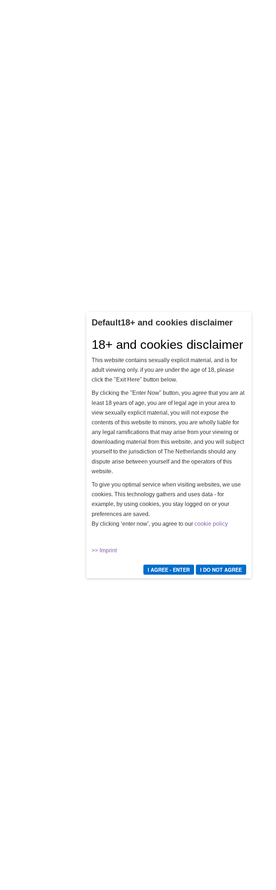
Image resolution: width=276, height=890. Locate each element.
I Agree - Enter (169, 569)
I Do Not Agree (221, 569)
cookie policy (211, 524)
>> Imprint (104, 550)
